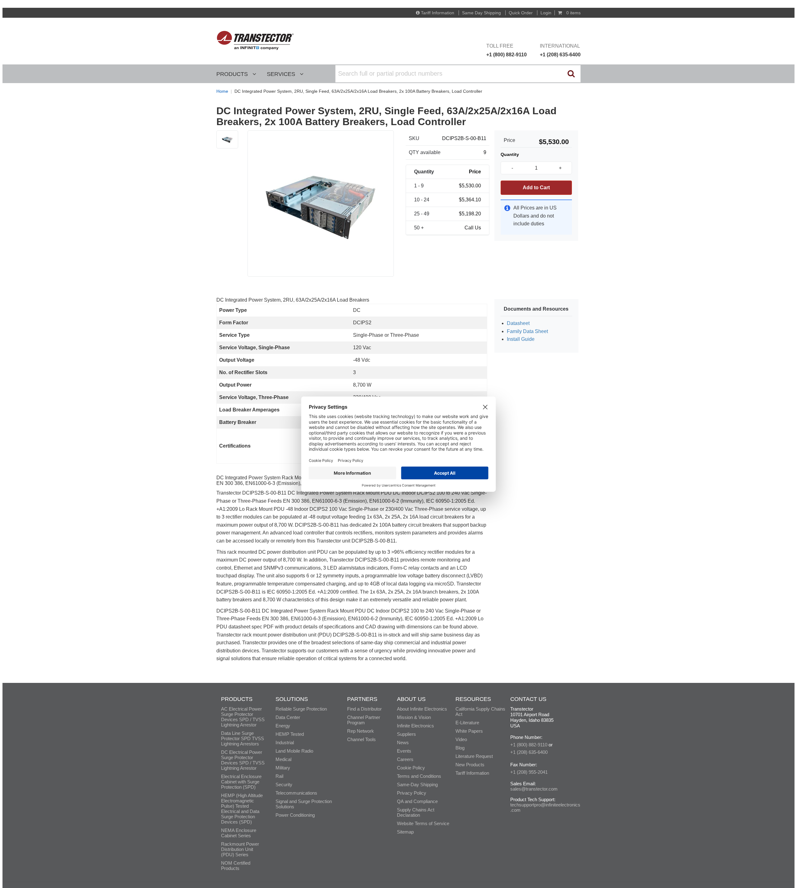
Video (461, 739)
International (560, 50)
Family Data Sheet (527, 331)
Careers (405, 759)
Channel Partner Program (363, 720)
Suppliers (406, 734)
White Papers (469, 731)
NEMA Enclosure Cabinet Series (238, 833)
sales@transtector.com (534, 789)
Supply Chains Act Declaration (415, 812)
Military (283, 767)
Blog (460, 747)
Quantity (510, 154)
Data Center (288, 717)
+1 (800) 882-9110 (528, 744)
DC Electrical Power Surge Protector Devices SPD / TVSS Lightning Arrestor (243, 760)
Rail (279, 776)
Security (284, 784)
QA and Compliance (417, 801)
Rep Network (360, 731)
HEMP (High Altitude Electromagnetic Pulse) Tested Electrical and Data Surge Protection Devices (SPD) (242, 809)
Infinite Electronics (415, 725)
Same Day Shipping (481, 12)
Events (404, 751)
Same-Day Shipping (417, 784)
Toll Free (506, 50)
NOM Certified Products (235, 865)
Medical (283, 759)
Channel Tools (361, 739)
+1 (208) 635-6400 (529, 752)
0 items (573, 12)
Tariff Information (437, 12)
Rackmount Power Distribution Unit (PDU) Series (240, 849)
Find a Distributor (364, 709)
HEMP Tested (290, 734)
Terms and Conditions (419, 776)
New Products (469, 764)
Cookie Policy (411, 767)
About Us (411, 699)
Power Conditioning (295, 815)
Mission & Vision (414, 717)
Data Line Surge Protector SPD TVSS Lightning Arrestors (242, 738)
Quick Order (521, 12)
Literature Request (474, 756)
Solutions (292, 699)
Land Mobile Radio (294, 751)
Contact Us (528, 699)
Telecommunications (296, 793)
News (403, 742)
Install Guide (521, 339)
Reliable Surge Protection (301, 709)
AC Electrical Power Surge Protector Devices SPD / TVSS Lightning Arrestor (243, 716)
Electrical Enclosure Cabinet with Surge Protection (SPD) (241, 782)
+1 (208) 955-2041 (529, 772)
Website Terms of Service (423, 823)
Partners (362, 699)
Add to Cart (536, 187)
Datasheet (518, 323)
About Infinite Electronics (422, 709)
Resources (473, 699)
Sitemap (405, 831)
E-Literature (467, 722)
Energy (283, 725)
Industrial (285, 742)
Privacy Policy (411, 793)
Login (545, 12)
